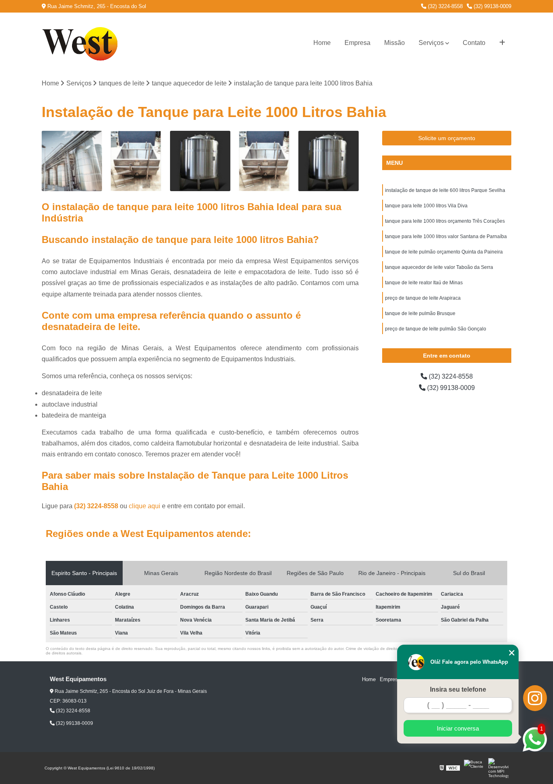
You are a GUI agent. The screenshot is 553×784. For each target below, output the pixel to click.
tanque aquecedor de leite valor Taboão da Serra (439, 267)
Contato (474, 42)
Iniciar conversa (458, 728)
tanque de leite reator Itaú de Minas (424, 282)
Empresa (357, 42)
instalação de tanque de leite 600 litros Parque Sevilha (445, 190)
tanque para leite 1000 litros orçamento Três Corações (445, 221)
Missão (394, 42)
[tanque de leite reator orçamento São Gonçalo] (72, 161)
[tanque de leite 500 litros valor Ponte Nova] (328, 161)
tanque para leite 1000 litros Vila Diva (426, 206)
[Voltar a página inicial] (82, 43)
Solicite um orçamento (446, 138)
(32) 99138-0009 (491, 6)
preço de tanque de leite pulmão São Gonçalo (435, 329)
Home (322, 42)
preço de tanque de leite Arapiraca (423, 298)
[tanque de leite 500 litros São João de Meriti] (264, 161)
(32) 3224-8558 (444, 6)
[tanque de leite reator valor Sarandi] (200, 161)
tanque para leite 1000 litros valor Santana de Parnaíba (446, 236)
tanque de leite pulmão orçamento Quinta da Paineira (444, 252)
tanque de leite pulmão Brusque (420, 313)
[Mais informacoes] (502, 43)
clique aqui (144, 506)
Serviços (431, 42)
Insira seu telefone (458, 689)
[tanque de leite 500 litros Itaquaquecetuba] (136, 161)
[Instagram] (535, 698)
